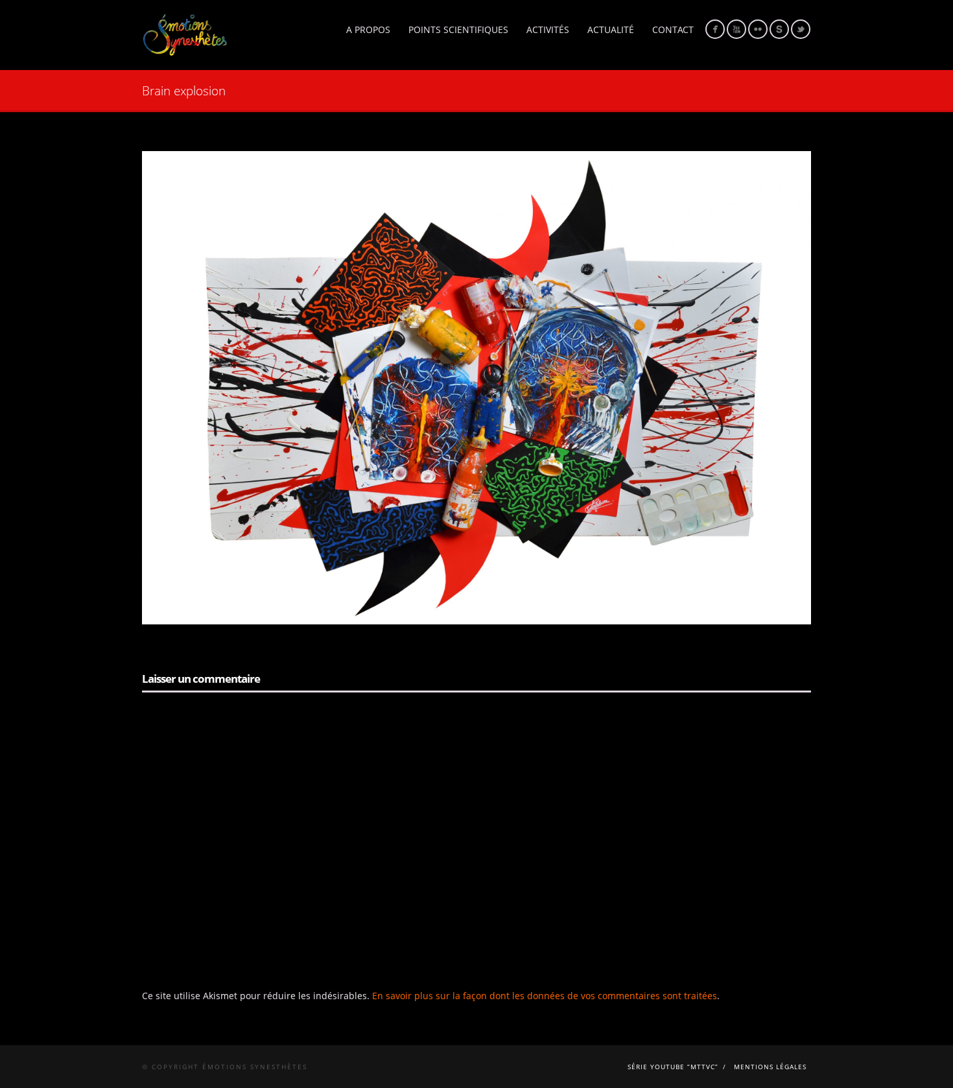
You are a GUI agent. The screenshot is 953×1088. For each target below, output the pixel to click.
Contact (673, 29)
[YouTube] (736, 29)
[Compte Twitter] (800, 29)
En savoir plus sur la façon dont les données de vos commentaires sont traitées (544, 995)
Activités (547, 29)
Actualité (610, 29)
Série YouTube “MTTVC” (673, 1066)
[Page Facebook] (715, 29)
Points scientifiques (458, 29)
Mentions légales (770, 1066)
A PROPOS (368, 29)
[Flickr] (757, 29)
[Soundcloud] (779, 29)
